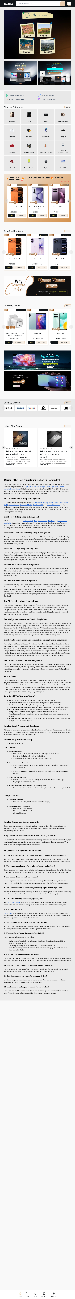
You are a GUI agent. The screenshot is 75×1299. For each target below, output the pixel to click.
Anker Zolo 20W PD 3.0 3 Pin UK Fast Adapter (15, 334)
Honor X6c (60, 334)
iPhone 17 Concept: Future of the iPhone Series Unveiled (53, 454)
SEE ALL (68, 107)
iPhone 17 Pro (60, 259)
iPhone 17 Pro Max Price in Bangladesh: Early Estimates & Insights (19, 454)
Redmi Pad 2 (37, 334)
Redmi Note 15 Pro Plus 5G (37, 208)
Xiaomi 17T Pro (59, 207)
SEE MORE (10, 464)
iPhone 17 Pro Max (16, 207)
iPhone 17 (37, 259)
